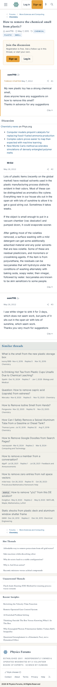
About (17, 677)
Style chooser (13, 672)
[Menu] (5, 4)
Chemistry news (9, 126)
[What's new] (46, 4)
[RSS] (49, 676)
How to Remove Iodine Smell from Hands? (26, 405)
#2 (52, 169)
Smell (18, 35)
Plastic (8, 35)
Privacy (34, 677)
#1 (52, 81)
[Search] (52, 4)
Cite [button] (49, 110)
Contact (8, 677)
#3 (52, 304)
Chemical (39, 31)
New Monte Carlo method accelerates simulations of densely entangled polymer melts (29, 149)
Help (43, 677)
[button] (48, 81)
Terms (25, 677)
